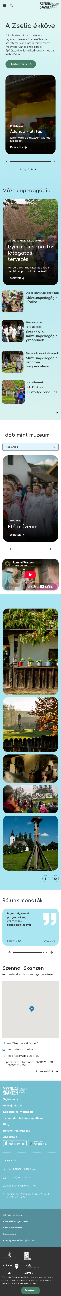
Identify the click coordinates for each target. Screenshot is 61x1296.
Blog (6, 1124)
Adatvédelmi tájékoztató (15, 1221)
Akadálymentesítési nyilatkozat (19, 1240)
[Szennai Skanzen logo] (49, 5)
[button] (4, 5)
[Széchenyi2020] (10, 1266)
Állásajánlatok (12, 1105)
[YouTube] (54, 878)
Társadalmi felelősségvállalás (23, 1118)
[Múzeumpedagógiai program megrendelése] (12, 352)
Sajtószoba (10, 1099)
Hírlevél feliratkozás (16, 1130)
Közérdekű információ (18, 1111)
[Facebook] (44, 878)
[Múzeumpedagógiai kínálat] (12, 292)
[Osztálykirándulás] (13, 381)
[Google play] (38, 1143)
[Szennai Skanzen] (27, 1255)
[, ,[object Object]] (57, 412)
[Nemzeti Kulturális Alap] (32, 1266)
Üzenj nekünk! (45, 1071)
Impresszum (9, 1234)
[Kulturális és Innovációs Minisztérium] (10, 1255)
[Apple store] (15, 1143)
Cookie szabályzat (12, 1227)
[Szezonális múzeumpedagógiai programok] (13, 321)
